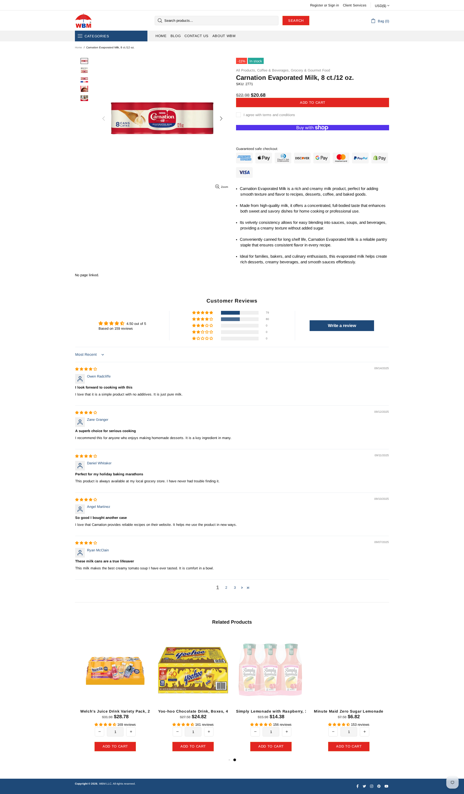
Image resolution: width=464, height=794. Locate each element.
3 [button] (235, 587)
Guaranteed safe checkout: (257, 149)
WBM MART (83, 20)
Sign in (333, 5)
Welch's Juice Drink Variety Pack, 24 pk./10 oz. (126, 711)
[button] (203, 313)
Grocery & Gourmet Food (310, 70)
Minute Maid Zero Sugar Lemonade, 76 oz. (356, 711)
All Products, (246, 70)
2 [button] (226, 587)
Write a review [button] (342, 325)
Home (78, 47)
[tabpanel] (271, 695)
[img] (86, 369)
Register (316, 5)
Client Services (355, 5)
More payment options (312, 136)
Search (296, 21)
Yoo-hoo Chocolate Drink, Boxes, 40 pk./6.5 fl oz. (207, 711)
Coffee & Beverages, (273, 70)
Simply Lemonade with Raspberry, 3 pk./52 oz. (282, 711)
